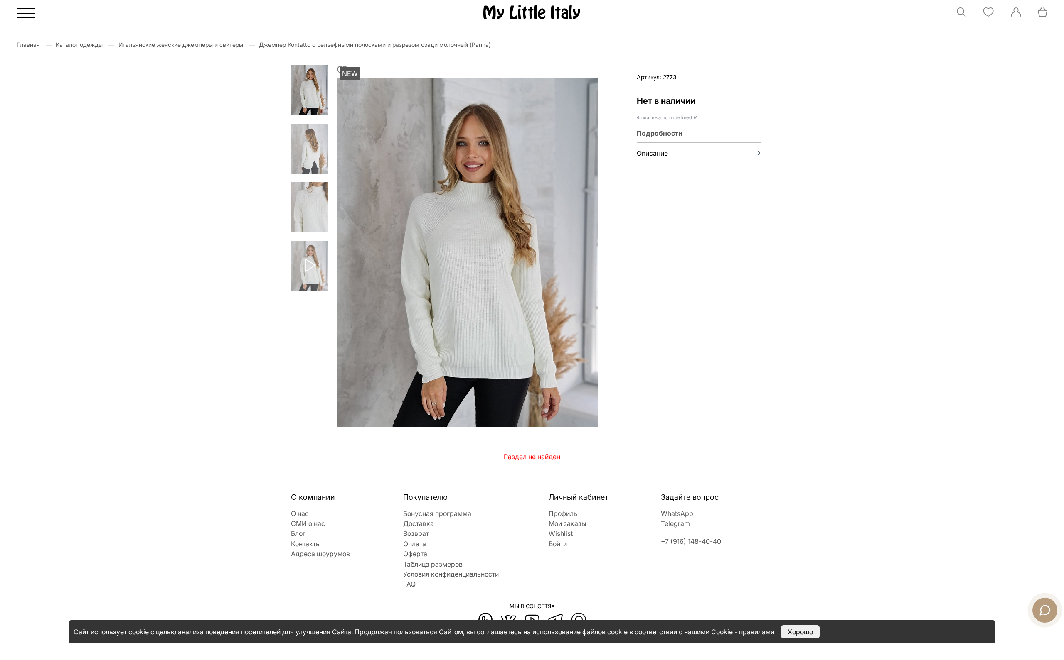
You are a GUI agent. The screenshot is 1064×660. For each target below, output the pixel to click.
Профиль (563, 513)
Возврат (416, 533)
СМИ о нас (308, 523)
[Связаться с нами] (1044, 610)
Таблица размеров (433, 564)
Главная (28, 44)
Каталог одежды (79, 44)
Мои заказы (567, 523)
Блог (298, 533)
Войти (558, 544)
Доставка (418, 523)
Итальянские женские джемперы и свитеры (180, 44)
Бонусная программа (437, 513)
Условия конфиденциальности (451, 574)
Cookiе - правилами (742, 632)
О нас (300, 513)
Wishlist (561, 533)
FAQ (409, 584)
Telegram (675, 523)
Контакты (306, 544)
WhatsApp (677, 513)
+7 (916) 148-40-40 (691, 541)
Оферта (415, 554)
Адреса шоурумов (320, 554)
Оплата (414, 544)
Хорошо (800, 632)
